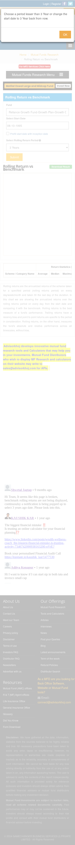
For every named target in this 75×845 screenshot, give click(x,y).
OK (65, 35)
